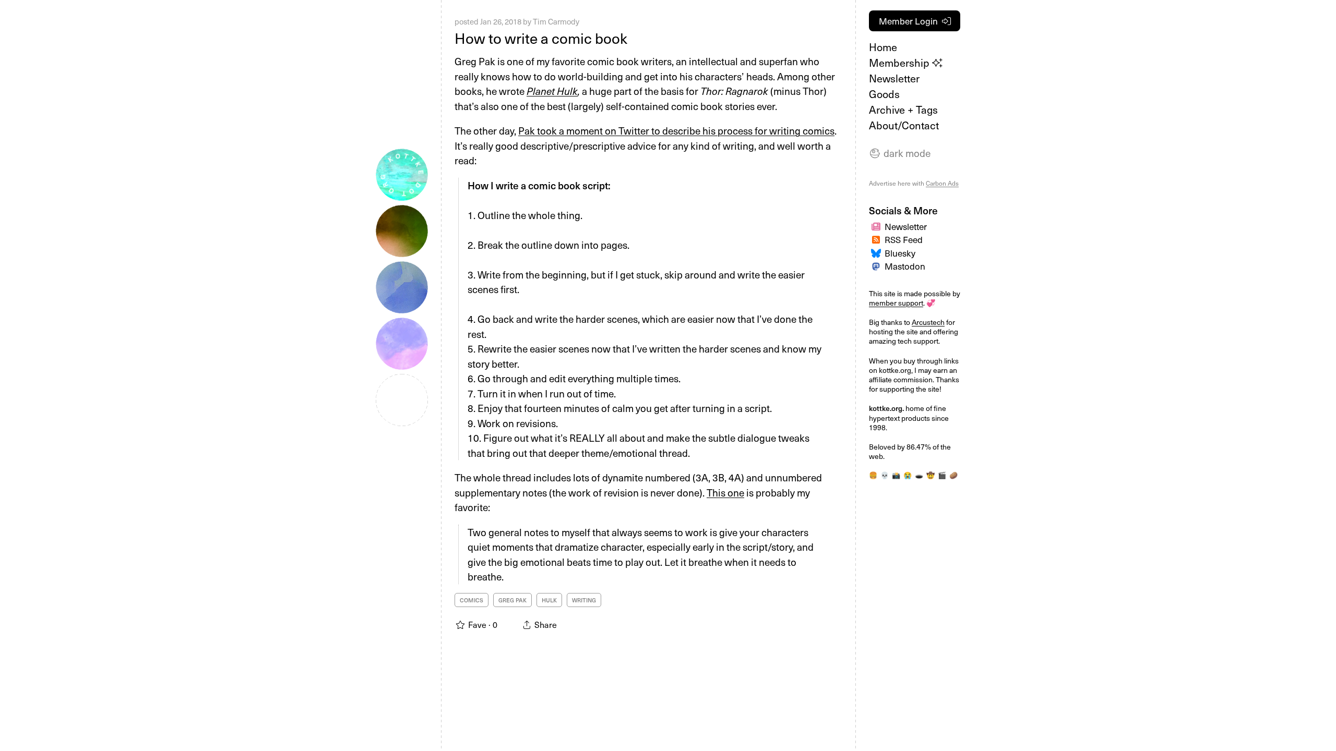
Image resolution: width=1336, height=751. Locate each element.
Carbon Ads (942, 183)
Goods (884, 94)
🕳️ (919, 475)
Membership (900, 62)
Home (883, 47)
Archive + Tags (903, 109)
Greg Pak (512, 600)
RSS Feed (904, 239)
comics (471, 600)
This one (725, 492)
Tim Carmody (556, 21)
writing (584, 600)
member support (896, 302)
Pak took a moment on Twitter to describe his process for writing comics (676, 130)
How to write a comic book (541, 38)
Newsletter (894, 78)
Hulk (549, 600)
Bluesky (900, 253)
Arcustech (928, 322)
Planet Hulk (552, 91)
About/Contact (904, 125)
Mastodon (905, 266)
